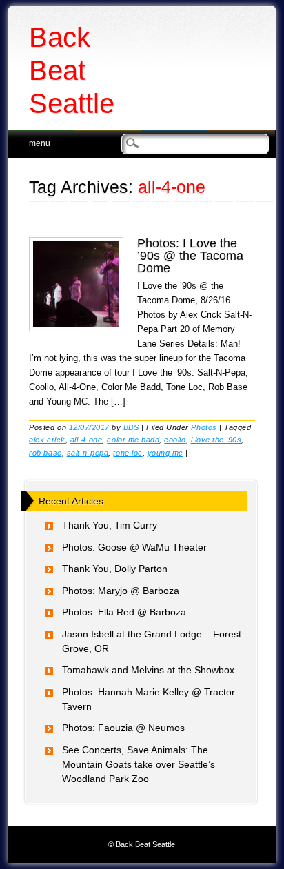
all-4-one (86, 440)
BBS (131, 427)
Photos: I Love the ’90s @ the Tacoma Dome (190, 255)
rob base (45, 453)
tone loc (127, 453)
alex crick (47, 440)
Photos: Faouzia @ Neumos (123, 727)
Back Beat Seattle (71, 70)
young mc (165, 453)
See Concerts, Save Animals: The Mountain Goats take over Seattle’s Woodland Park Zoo (138, 764)
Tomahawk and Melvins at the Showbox (148, 669)
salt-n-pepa (88, 453)
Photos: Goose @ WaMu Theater (134, 547)
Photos (203, 427)
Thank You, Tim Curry (109, 525)
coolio (174, 440)
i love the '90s (216, 440)
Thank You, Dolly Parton (115, 568)
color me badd (133, 440)
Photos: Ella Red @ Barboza (124, 611)
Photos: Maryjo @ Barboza (120, 590)
